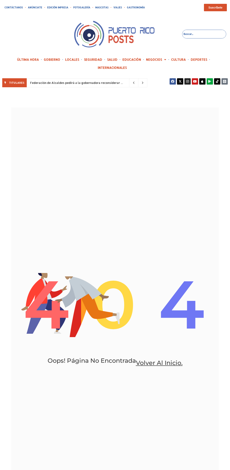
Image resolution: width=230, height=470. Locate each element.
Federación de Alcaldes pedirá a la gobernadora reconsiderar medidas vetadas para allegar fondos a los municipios (114, 83)
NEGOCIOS (154, 59)
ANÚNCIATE (35, 7)
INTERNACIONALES (112, 67)
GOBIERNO (52, 59)
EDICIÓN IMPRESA (57, 7)
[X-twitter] (180, 81)
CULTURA (178, 59)
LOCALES (72, 59)
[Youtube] (195, 81)
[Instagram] (187, 81)
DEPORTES (199, 59)
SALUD (112, 59)
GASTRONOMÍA (136, 7)
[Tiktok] (217, 81)
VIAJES (117, 7)
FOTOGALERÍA (81, 7)
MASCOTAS (101, 7)
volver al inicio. (159, 363)
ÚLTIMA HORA (28, 59)
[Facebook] (173, 81)
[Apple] (202, 81)
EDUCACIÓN (131, 59)
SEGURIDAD (93, 59)
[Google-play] (210, 81)
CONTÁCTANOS (13, 7)
